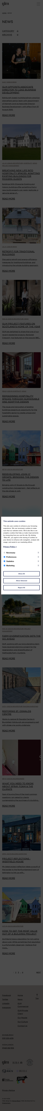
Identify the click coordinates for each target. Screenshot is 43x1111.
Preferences (11, 557)
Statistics (10, 561)
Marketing (10, 566)
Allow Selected (21, 581)
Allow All (21, 574)
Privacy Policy (10, 547)
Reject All (21, 587)
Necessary (10, 553)
